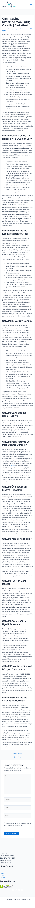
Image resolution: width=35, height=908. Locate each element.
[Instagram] (19, 890)
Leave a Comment (8, 29)
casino (12, 465)
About (2, 873)
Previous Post (17, 753)
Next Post (17, 757)
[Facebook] (13, 890)
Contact (2, 875)
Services (3, 878)
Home (2, 871)
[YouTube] (22, 890)
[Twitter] (16, 890)
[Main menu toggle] (31, 4)
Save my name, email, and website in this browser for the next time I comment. (17, 825)
